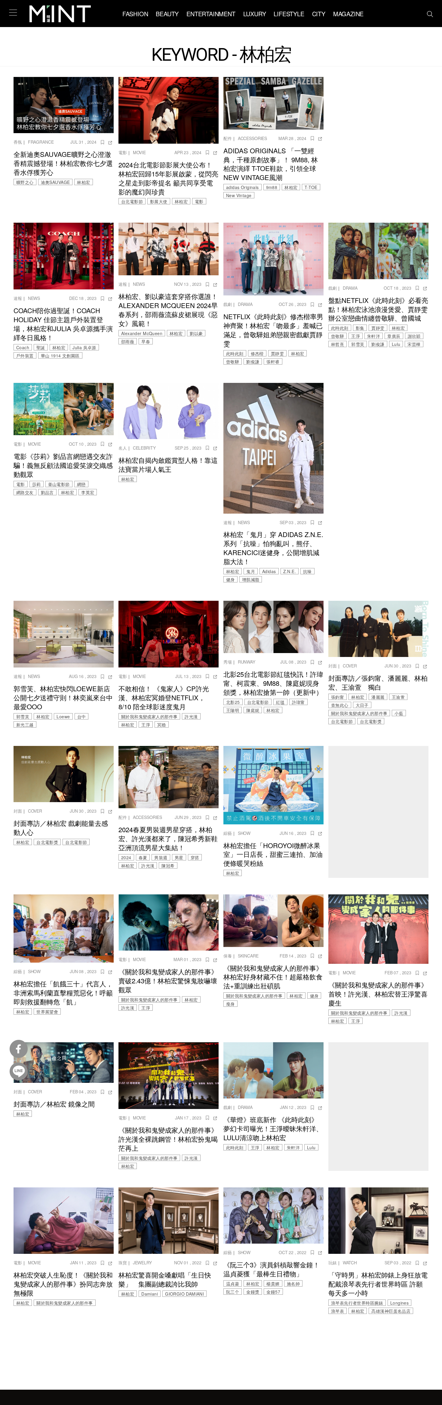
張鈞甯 (337, 697)
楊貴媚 (272, 1284)
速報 (18, 298)
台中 (81, 716)
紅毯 (280, 702)
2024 (126, 857)
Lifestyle (289, 13)
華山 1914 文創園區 (60, 356)
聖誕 (40, 347)
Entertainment (210, 13)
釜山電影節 (59, 484)
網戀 (81, 484)
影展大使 (158, 201)
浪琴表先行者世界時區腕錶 (357, 1303)
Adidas (269, 571)
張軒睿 (272, 362)
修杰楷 (257, 353)
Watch (350, 1263)
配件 (227, 138)
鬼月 (250, 571)
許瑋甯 (298, 702)
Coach (22, 347)
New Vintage (239, 195)
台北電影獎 (371, 721)
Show (244, 833)
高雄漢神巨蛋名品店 (390, 1311)
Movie (139, 152)
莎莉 (36, 484)
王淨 (355, 336)
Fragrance (41, 142)
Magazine (348, 13)
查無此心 (339, 705)
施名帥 (293, 1284)
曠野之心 (25, 182)
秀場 (227, 662)
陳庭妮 (252, 710)
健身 (230, 579)
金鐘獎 (252, 1292)
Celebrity (144, 448)
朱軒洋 (373, 336)
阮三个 (232, 1292)
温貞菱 (232, 1284)
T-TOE (311, 187)
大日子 (362, 705)
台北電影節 (132, 201)
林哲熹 (337, 344)
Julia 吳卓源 (84, 347)
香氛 (18, 142)
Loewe (63, 716)
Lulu (396, 344)
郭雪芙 (357, 344)
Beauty (167, 13)
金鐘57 (273, 1292)
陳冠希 (167, 866)
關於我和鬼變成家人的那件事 (149, 716)
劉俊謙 (252, 362)
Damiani (149, 1294)
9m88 (272, 187)
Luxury (254, 13)
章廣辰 (393, 336)
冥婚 (161, 725)
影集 (360, 328)
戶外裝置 (25, 356)
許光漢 (191, 716)
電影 (122, 152)
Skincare (248, 956)
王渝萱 (398, 697)
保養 (227, 956)
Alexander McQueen (141, 333)
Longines (399, 1303)
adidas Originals (242, 187)
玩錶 (332, 1263)
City (318, 13)
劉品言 (47, 492)
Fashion (135, 13)
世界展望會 (47, 1012)
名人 (122, 448)
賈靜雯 (277, 353)
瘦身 (230, 1004)
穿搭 (195, 857)
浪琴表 (337, 1311)
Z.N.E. (289, 571)
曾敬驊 (232, 362)
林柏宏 (83, 182)
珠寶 (122, 1263)
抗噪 (307, 571)
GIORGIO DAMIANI (184, 1294)
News (34, 298)
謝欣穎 (414, 336)
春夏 (143, 857)
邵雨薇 (127, 341)
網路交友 (25, 492)
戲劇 (227, 304)
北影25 (233, 702)
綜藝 (227, 833)
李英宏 (87, 492)
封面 (332, 666)
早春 (145, 341)
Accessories (252, 138)
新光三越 (25, 725)
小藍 (398, 713)
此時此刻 (235, 353)
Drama (245, 304)
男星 (179, 857)
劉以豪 (196, 333)
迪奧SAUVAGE (55, 182)
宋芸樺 (413, 344)
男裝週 (160, 857)
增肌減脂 (250, 579)
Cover (350, 666)
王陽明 (232, 710)
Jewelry (142, 1263)
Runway (246, 662)
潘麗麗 (377, 697)
